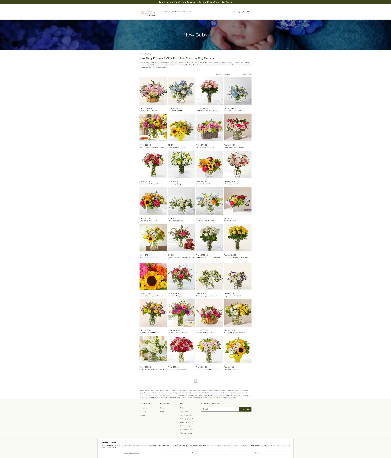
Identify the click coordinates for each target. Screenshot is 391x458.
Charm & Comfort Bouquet (178, 332)
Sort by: (218, 74)
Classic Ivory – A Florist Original (151, 369)
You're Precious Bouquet (177, 369)
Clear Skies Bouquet (175, 110)
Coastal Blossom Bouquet (234, 110)
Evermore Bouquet (175, 296)
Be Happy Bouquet (231, 369)
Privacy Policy (111, 448)
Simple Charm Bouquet (205, 147)
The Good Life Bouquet (205, 406)
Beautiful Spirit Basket (148, 110)
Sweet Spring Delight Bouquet (208, 369)
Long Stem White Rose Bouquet (208, 257)
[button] (165, 11)
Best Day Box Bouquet (148, 220)
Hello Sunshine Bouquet (148, 257)
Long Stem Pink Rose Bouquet (208, 110)
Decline (257, 453)
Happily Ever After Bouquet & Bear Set (181, 258)
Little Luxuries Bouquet (148, 406)
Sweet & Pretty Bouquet (148, 184)
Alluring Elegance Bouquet (206, 296)
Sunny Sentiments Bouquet (234, 332)
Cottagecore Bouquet (147, 332)
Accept (194, 453)
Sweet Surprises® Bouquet (234, 147)
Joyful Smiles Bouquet (176, 147)
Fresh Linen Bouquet (176, 220)
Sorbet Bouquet (230, 220)
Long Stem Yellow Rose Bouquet (236, 257)
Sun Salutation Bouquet (205, 220)
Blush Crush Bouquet (232, 184)
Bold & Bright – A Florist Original (152, 147)
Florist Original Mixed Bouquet (151, 296)
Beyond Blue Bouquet (232, 296)
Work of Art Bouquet (176, 406)
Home (141, 54)
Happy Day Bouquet (175, 184)
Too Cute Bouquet (231, 406)
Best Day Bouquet (203, 184)
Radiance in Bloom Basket (206, 332)
